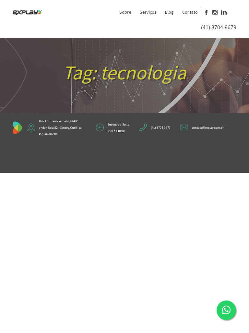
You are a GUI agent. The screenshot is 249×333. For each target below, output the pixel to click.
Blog (169, 12)
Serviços (148, 12)
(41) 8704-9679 (218, 27)
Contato (190, 12)
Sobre (125, 12)
